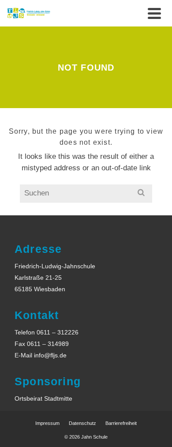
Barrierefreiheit (121, 423)
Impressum (47, 423)
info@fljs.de (50, 355)
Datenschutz (82, 423)
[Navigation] (154, 13)
